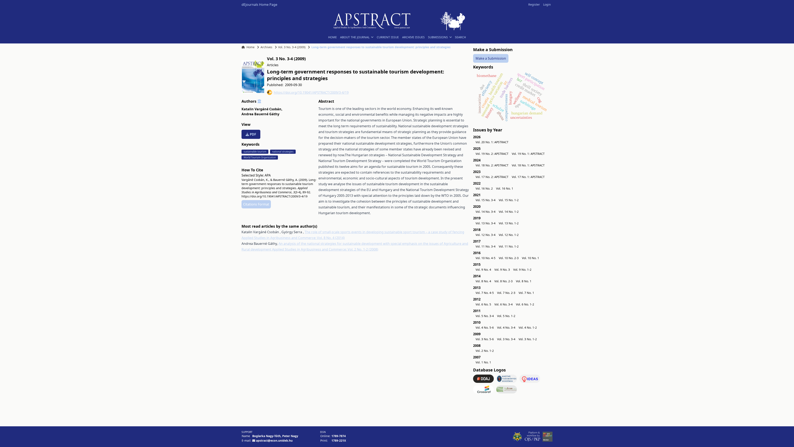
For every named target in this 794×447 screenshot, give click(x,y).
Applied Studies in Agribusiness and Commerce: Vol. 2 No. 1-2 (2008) (325, 249)
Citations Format (256, 204)
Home (250, 47)
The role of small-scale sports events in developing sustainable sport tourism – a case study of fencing (384, 232)
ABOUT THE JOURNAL (354, 37)
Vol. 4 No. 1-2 (528, 327)
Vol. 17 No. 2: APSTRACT (492, 177)
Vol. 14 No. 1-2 (509, 212)
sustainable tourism (255, 151)
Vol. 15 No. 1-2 (509, 200)
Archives (266, 47)
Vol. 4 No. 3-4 (506, 327)
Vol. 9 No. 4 (483, 270)
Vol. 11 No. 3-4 (485, 246)
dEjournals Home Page (259, 4)
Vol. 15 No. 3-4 (485, 200)
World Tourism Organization (260, 157)
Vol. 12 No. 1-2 (509, 235)
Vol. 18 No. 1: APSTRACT (528, 165)
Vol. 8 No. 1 (523, 281)
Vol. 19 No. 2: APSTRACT (492, 154)
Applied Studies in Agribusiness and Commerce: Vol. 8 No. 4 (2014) (293, 238)
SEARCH (460, 37)
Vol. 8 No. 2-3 (503, 281)
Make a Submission (491, 58)
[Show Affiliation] (259, 101)
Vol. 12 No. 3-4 (485, 235)
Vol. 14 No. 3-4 (485, 212)
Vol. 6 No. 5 (483, 304)
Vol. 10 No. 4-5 (485, 258)
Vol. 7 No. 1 (526, 293)
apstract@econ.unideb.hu (274, 440)
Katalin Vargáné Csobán (262, 109)
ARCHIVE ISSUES (413, 37)
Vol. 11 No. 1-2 (509, 246)
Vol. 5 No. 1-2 (506, 316)
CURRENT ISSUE (388, 37)
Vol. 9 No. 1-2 (522, 270)
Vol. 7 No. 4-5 (485, 293)
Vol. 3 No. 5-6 (485, 339)
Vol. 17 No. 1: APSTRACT (528, 177)
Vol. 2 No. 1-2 (485, 351)
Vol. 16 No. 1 (504, 188)
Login (547, 4)
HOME (332, 37)
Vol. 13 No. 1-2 (509, 223)
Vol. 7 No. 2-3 (506, 293)
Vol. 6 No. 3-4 (503, 304)
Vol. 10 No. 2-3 (509, 258)
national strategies (283, 151)
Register (534, 4)
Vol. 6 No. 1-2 (525, 304)
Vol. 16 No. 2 (484, 188)
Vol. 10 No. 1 (530, 258)
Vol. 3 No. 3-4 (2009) (291, 47)
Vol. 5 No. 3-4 (485, 316)
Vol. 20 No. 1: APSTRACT (492, 142)
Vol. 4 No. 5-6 (485, 327)
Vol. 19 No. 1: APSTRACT (528, 154)
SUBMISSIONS (438, 37)
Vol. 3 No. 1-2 (528, 339)
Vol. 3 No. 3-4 (506, 339)
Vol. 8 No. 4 (483, 281)
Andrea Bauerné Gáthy (260, 114)
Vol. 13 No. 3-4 (485, 223)
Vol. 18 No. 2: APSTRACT (492, 165)
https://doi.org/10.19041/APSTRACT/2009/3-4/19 (311, 92)
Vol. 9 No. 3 (502, 270)
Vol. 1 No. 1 (483, 362)
